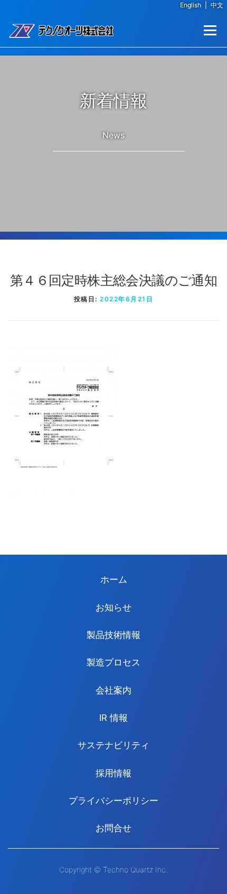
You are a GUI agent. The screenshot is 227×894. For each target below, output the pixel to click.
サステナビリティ (113, 745)
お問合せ (113, 828)
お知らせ (113, 607)
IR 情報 (113, 717)
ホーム (113, 579)
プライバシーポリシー (113, 800)
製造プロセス (113, 662)
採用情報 (113, 773)
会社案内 (113, 690)
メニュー (210, 30)
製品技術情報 (113, 635)
